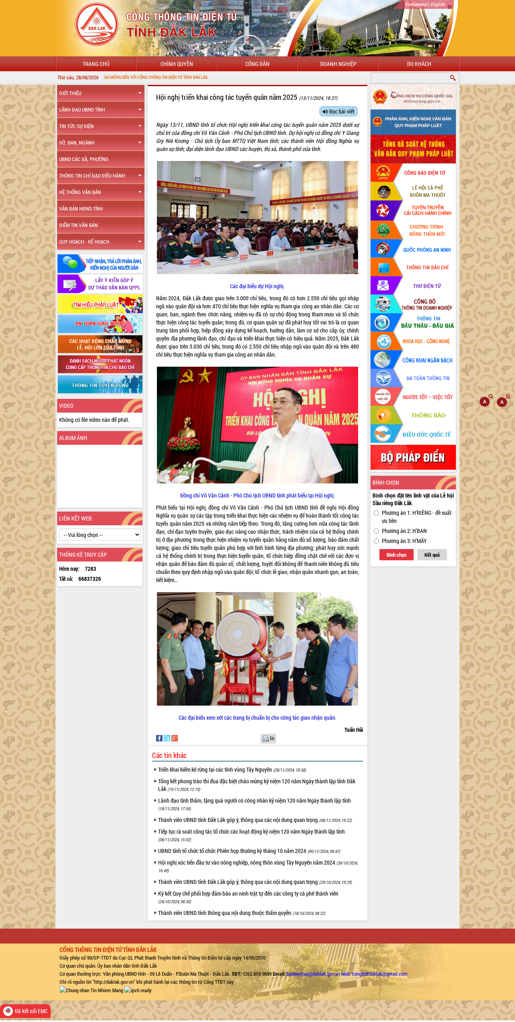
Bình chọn (396, 554)
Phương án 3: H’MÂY (404, 541)
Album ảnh (73, 438)
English (438, 4)
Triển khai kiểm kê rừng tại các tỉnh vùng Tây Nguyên (232, 769)
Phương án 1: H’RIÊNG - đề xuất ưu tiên (416, 516)
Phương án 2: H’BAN (404, 531)
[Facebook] (160, 737)
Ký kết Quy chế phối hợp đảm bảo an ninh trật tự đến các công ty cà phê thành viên (248, 897)
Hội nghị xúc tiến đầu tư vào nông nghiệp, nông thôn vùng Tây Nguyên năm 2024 (258, 866)
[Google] (174, 737)
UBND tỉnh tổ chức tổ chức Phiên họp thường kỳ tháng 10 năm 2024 (249, 851)
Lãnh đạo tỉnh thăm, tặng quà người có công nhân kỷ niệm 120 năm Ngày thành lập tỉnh (254, 804)
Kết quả (432, 554)
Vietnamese (416, 4)
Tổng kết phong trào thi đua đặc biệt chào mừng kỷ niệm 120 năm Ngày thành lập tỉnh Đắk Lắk (256, 785)
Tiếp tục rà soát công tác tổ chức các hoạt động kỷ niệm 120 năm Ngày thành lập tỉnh (251, 835)
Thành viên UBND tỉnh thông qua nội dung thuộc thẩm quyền (241, 913)
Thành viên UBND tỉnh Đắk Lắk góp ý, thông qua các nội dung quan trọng (255, 820)
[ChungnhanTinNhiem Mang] (91, 989)
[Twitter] (167, 737)
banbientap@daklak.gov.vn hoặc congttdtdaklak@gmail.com (347, 973)
